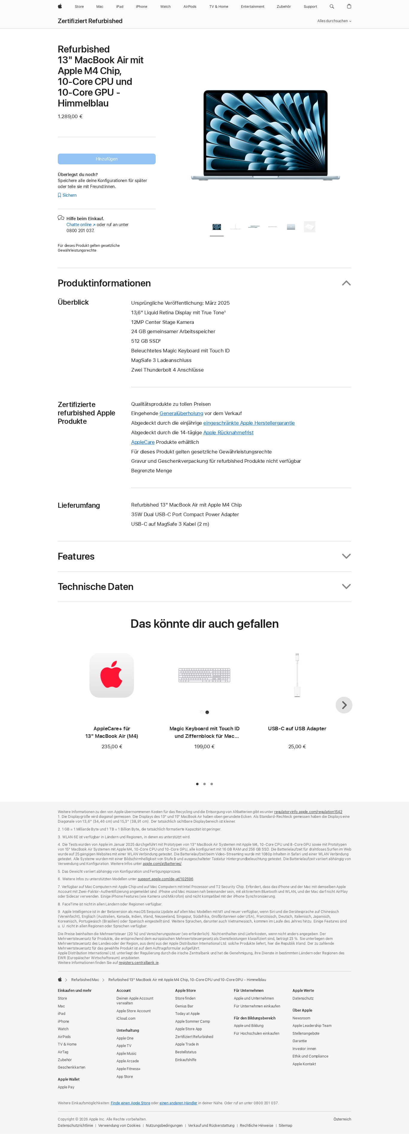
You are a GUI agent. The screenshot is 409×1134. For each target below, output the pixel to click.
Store (62, 998)
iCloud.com (125, 1018)
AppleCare (143, 442)
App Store (124, 1077)
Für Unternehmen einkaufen (257, 1006)
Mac (61, 1006)
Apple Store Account (133, 1011)
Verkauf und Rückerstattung (211, 1126)
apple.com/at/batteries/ (162, 864)
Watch (63, 1029)
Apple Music (126, 1054)
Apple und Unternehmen (254, 998)
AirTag (63, 1052)
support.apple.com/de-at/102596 (165, 879)
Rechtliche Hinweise (256, 1126)
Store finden (185, 998)
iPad (61, 1014)
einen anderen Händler (178, 1103)
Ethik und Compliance (310, 1056)
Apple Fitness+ (128, 1069)
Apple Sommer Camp (192, 1021)
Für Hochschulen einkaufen (256, 1033)
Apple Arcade (127, 1061)
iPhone (63, 1021)
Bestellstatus (185, 1052)
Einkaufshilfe (185, 1060)
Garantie (300, 1041)
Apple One (125, 1038)
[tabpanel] (265, 129)
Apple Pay (66, 1087)
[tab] (217, 228)
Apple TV (123, 1046)
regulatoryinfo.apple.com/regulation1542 (308, 812)
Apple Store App (188, 1029)
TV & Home (67, 1044)
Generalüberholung (181, 413)
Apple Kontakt (304, 1064)
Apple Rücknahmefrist (228, 432)
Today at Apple (187, 1014)
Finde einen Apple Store (130, 1103)
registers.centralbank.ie (139, 963)
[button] (332, 6)
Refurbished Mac (85, 980)
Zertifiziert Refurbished (90, 21)
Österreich (342, 1119)
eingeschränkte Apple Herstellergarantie (249, 423)
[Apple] (60, 979)
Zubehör (65, 1060)
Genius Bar (184, 1006)
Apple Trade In (187, 1044)
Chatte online (81, 224)
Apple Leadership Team (312, 1026)
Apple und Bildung (248, 1026)
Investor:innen (304, 1049)
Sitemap (285, 1126)
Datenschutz (303, 998)
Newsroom (301, 1018)
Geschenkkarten (71, 1067)
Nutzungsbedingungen (164, 1126)
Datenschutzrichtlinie (75, 1126)
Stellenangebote (306, 1033)
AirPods (64, 1037)
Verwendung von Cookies (119, 1126)
